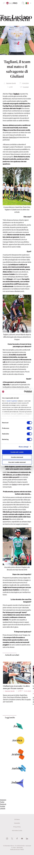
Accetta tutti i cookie (17, 452)
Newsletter (17, 823)
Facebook (3, 804)
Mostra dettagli (23, 446)
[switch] (29, 428)
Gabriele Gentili (11, 83)
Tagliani (16, 94)
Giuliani (14, 484)
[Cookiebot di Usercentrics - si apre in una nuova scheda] (24, 391)
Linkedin (2, 808)
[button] (13, 709)
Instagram (3, 800)
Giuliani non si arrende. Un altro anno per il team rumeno (16, 687)
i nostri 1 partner (11, 401)
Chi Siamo (17, 819)
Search (23, 3)
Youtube (2, 806)
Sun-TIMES (21, 849)
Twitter (2, 802)
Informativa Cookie (17, 830)
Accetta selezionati (17, 457)
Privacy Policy (17, 827)
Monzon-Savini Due (9, 137)
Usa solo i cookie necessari (17, 462)
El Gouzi (9, 279)
